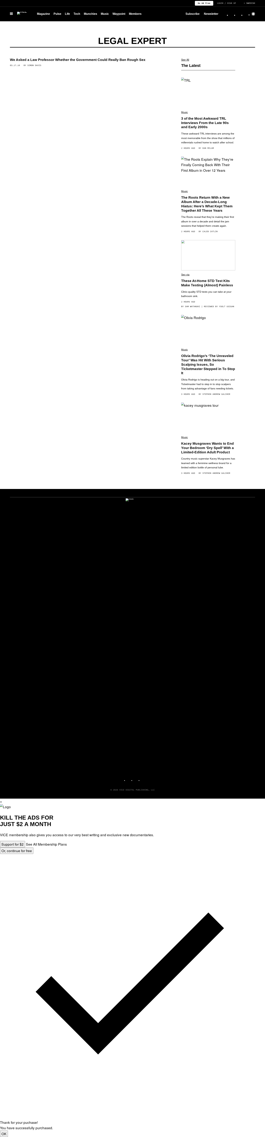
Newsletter (211, 13)
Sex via (185, 274)
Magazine (43, 13)
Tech (77, 13)
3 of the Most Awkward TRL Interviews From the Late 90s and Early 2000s (205, 123)
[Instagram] (232, 14)
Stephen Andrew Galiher (216, 394)
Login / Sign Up (226, 3)
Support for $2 (12, 844)
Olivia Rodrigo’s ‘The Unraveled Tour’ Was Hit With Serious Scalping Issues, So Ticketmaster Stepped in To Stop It (208, 364)
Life (67, 13)
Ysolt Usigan (226, 306)
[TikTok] (239, 14)
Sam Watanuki (192, 306)
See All (185, 59)
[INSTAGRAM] (129, 779)
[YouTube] (246, 14)
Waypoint (118, 13)
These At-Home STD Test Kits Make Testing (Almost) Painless (207, 283)
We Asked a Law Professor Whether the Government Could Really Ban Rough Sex (77, 60)
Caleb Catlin (210, 231)
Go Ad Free (204, 3)
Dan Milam (208, 148)
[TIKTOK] (136, 779)
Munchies (90, 13)
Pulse (57, 13)
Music (105, 13)
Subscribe (193, 13)
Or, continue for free (16, 850)
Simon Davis (34, 65)
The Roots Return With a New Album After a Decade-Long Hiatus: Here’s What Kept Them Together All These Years (207, 204)
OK (3, 1133)
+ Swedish (249, 3)
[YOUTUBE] (143, 779)
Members (135, 13)
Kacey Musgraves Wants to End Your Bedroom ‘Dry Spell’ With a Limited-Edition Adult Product (207, 448)
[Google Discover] (253, 14)
